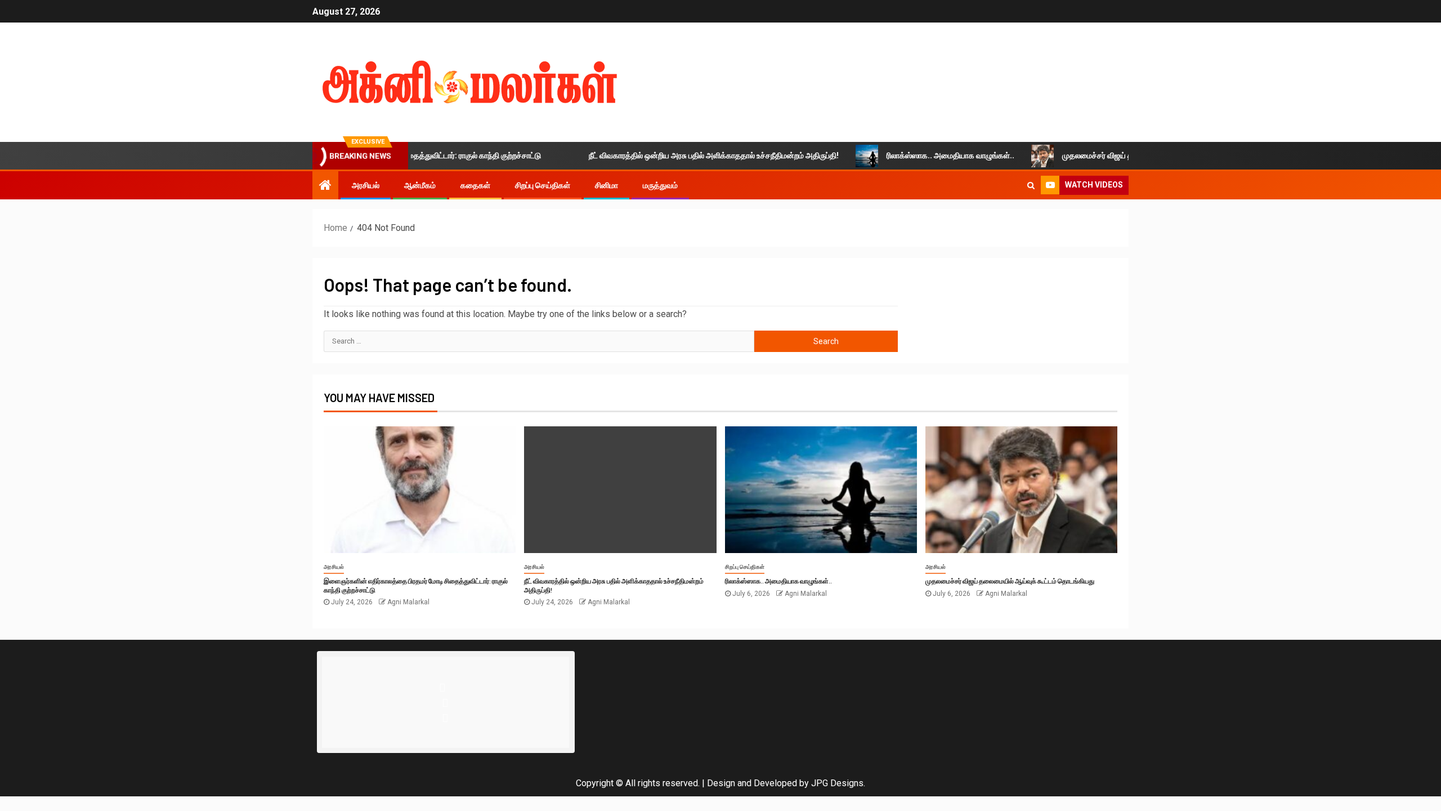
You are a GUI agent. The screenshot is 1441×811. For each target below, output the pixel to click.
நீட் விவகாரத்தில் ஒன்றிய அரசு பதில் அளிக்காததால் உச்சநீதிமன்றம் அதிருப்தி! (691, 155)
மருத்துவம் (660, 185)
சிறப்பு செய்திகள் (542, 185)
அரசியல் (365, 185)
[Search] (1031, 185)
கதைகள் (475, 185)
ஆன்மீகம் (420, 185)
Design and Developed (752, 783)
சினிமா (606, 185)
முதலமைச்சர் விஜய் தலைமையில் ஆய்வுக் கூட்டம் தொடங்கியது (1140, 155)
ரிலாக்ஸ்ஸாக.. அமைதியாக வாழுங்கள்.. (927, 155)
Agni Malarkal (408, 602)
